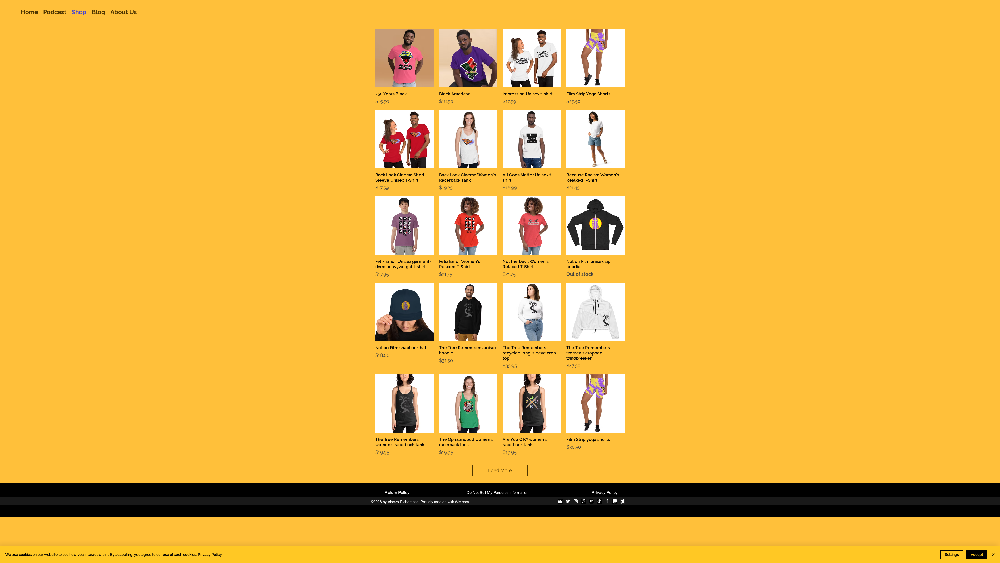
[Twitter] (568, 501)
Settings (952, 555)
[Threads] (583, 501)
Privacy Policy (605, 492)
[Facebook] (607, 501)
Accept (977, 555)
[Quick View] (404, 58)
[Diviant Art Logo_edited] (622, 501)
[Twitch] (591, 501)
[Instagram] (575, 501)
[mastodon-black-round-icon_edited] (614, 501)
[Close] (994, 554)
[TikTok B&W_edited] (599, 501)
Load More (500, 470)
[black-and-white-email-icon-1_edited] (560, 501)
